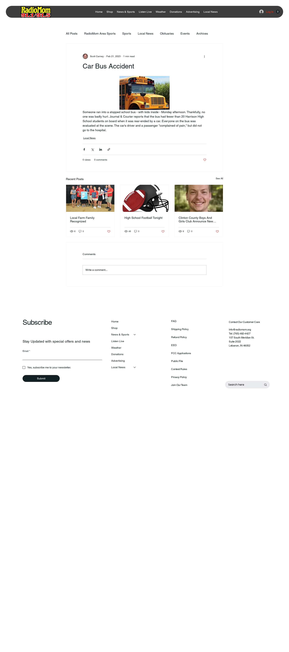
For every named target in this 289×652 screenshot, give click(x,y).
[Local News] (135, 367)
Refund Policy (179, 337)
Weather (116, 347)
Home (114, 321)
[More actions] (204, 56)
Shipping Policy (179, 329)
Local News (145, 33)
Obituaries (167, 33)
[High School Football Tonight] (144, 198)
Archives (202, 33)
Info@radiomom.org (240, 329)
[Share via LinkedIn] (100, 149)
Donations (117, 354)
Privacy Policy (179, 377)
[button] (278, 12)
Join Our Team (179, 385)
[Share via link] (108, 149)
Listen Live (117, 341)
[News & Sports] (135, 334)
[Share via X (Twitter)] (92, 149)
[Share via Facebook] (84, 149)
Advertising (118, 360)
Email (26, 351)
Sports (126, 33)
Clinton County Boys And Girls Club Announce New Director (196, 219)
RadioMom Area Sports (100, 33)
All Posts (71, 33)
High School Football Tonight (143, 218)
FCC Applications (181, 353)
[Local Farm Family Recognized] (90, 198)
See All (219, 178)
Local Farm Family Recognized (82, 219)
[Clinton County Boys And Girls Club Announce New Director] (199, 198)
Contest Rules (179, 369)
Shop (114, 328)
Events (185, 33)
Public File (177, 361)
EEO (174, 345)
